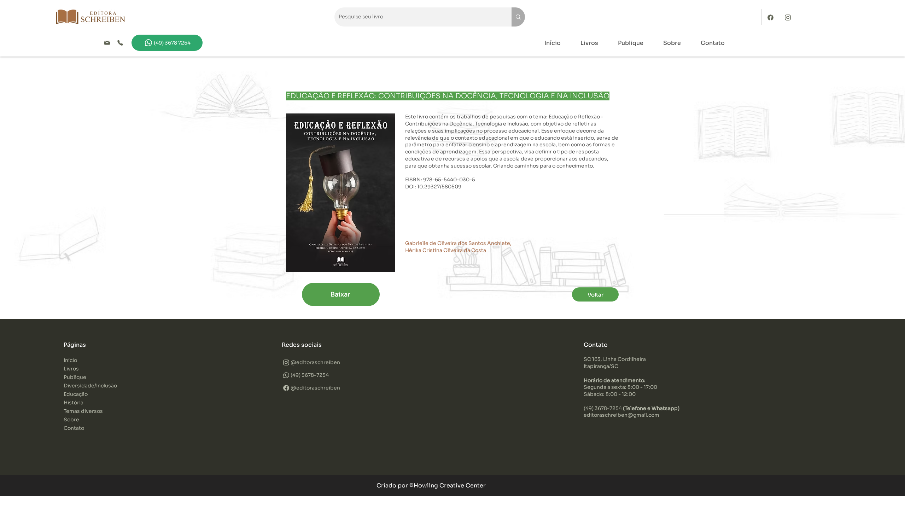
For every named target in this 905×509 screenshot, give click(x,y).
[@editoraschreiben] (789, 17)
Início (70, 360)
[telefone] (122, 42)
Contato (74, 428)
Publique (75, 377)
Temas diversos (83, 411)
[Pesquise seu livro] (518, 17)
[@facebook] (772, 17)
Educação (76, 394)
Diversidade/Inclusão (90, 385)
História (73, 402)
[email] (109, 42)
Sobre (71, 419)
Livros (71, 368)
